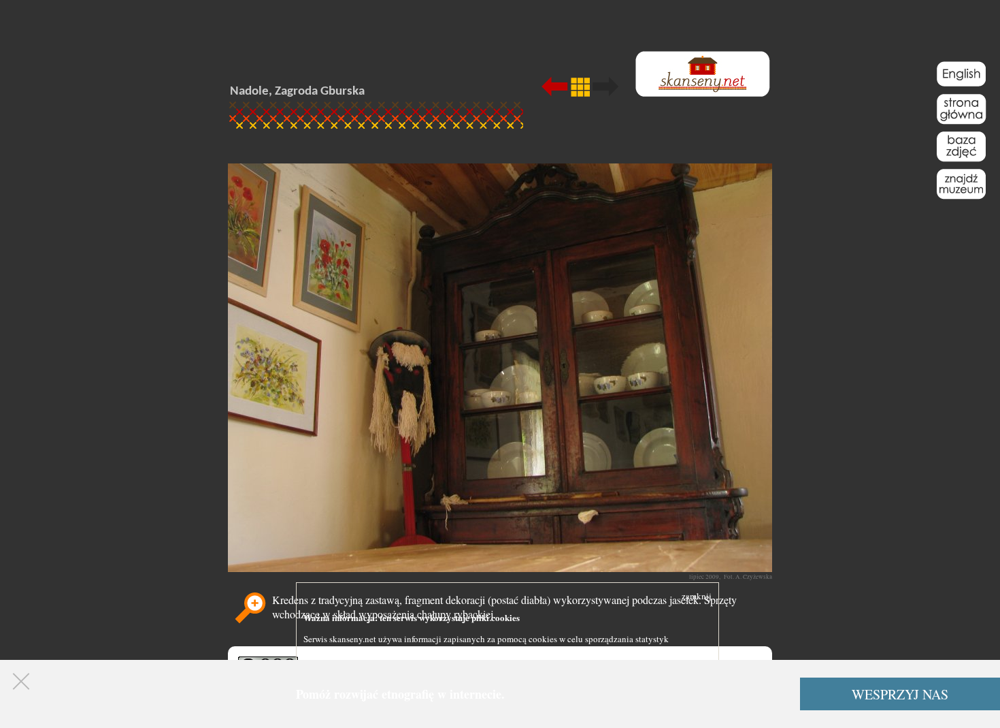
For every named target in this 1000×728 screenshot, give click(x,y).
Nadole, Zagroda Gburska (297, 91)
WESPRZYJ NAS (900, 694)
